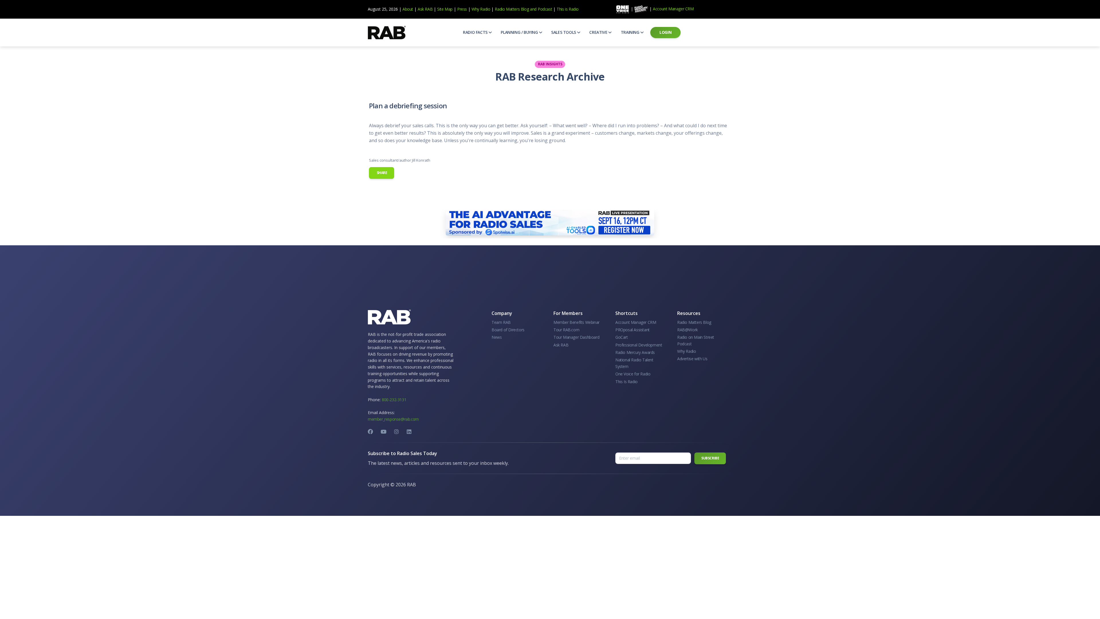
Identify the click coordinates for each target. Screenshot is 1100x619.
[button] (477, 32)
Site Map (445, 9)
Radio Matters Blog (512, 9)
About (407, 9)
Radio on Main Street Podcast (695, 340)
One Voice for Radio (632, 374)
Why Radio (481, 9)
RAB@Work (687, 329)
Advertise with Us (692, 358)
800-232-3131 (394, 399)
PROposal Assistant (632, 329)
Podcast (545, 9)
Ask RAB (425, 9)
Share (381, 172)
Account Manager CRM (673, 8)
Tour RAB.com (566, 329)
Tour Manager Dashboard (576, 337)
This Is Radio (626, 381)
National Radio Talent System (634, 363)
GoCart (621, 337)
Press (462, 9)
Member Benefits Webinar (576, 322)
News (497, 337)
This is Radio (568, 9)
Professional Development (638, 345)
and (533, 9)
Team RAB (501, 322)
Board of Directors (508, 329)
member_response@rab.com (393, 419)
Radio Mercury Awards (635, 352)
